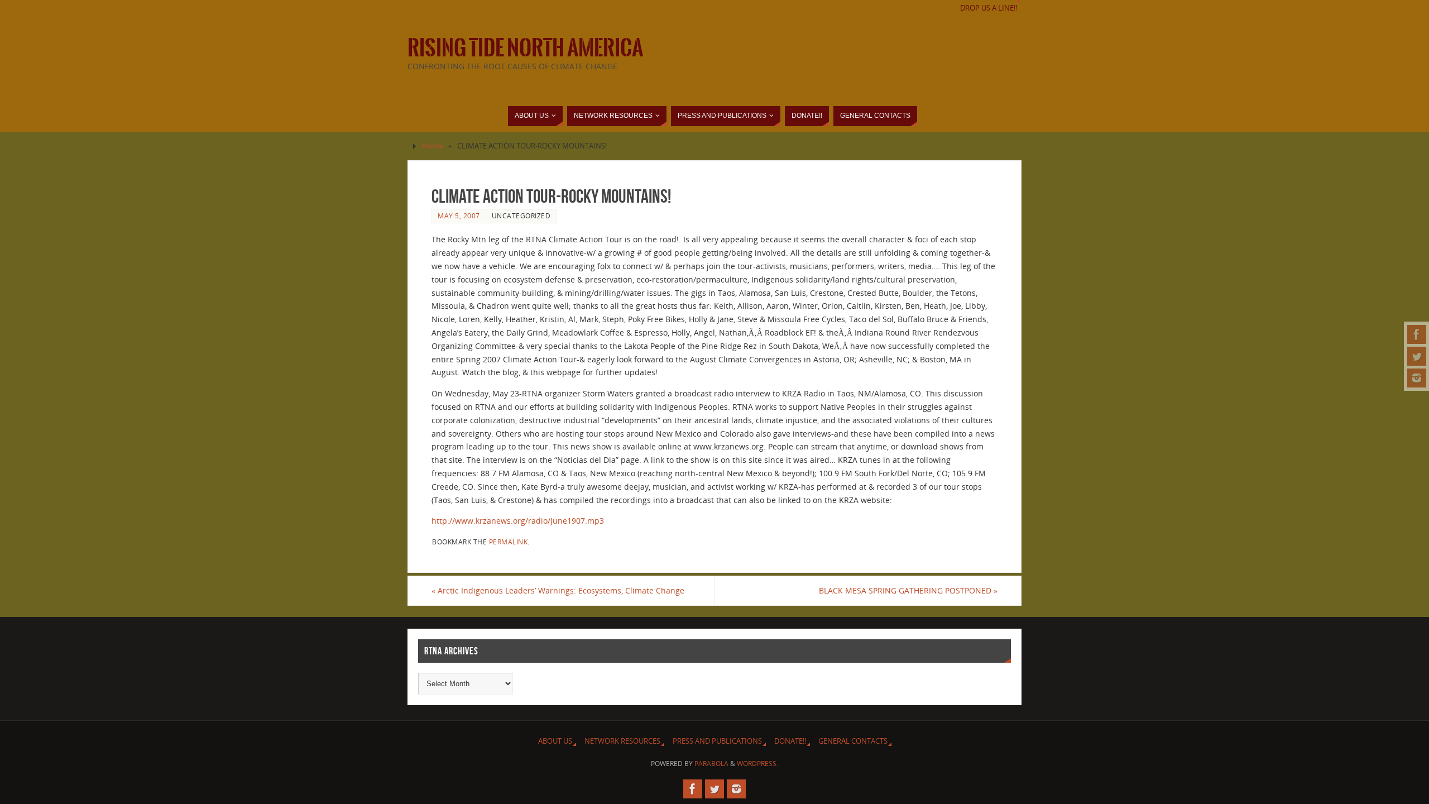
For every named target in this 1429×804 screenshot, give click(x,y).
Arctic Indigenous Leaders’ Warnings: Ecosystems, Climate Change (557, 590)
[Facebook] (1416, 334)
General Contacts (853, 741)
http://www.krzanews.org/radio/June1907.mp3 (517, 520)
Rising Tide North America (525, 48)
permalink (508, 541)
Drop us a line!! (988, 8)
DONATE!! (790, 741)
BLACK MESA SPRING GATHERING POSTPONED (908, 590)
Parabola (711, 763)
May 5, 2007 (459, 215)
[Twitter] (1416, 356)
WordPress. (757, 763)
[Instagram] (1416, 377)
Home (432, 146)
